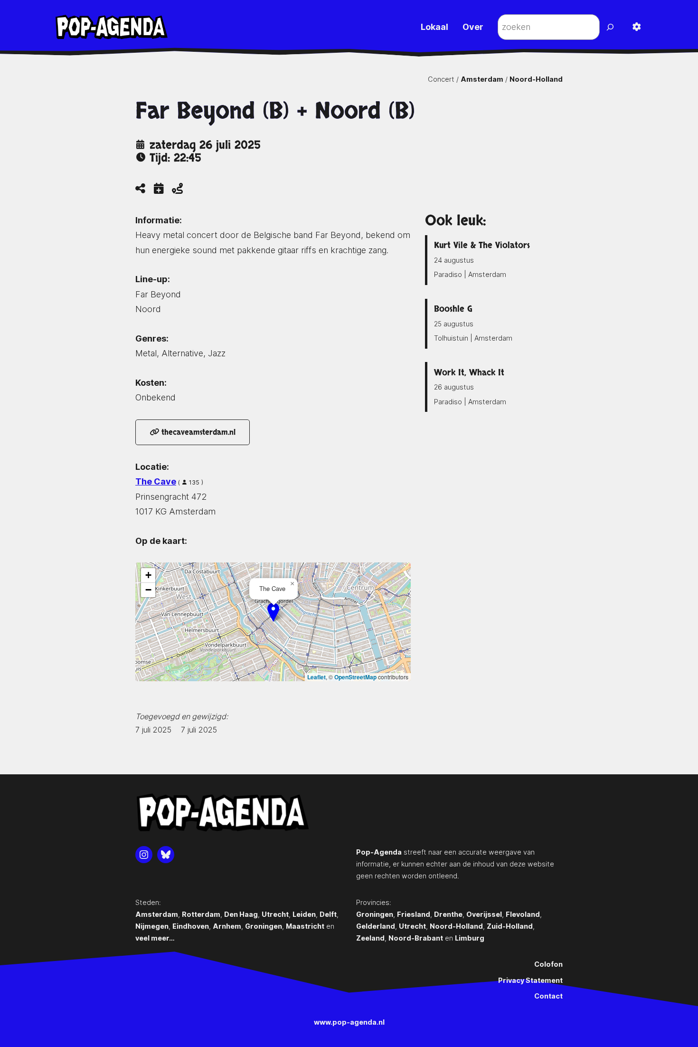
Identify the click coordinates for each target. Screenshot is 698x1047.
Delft (328, 914)
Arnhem (227, 926)
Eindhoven (190, 926)
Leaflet (316, 677)
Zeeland (370, 938)
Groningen (263, 926)
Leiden (304, 914)
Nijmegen (152, 926)
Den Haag (241, 914)
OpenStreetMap (355, 677)
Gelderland (375, 926)
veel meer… (155, 938)
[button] (273, 612)
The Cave (155, 481)
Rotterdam (201, 914)
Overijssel (484, 914)
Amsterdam (482, 79)
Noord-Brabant (415, 938)
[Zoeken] (611, 27)
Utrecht (275, 914)
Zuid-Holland (510, 926)
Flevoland (523, 914)
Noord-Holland (536, 79)
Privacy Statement (530, 980)
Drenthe (448, 914)
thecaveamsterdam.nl (197, 432)
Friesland (413, 914)
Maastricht (305, 926)
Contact (548, 996)
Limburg (469, 938)
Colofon (548, 964)
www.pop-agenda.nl (349, 1022)
